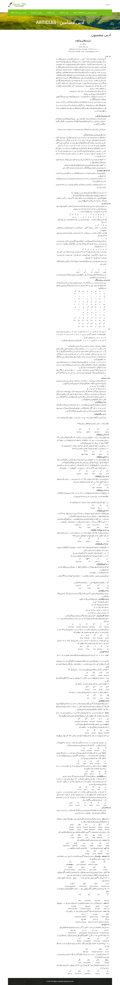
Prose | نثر (50, 13)
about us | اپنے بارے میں (18, 13)
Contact (107, 5)
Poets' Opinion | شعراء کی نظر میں (85, 13)
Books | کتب (64, 13)
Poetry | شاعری (36, 13)
